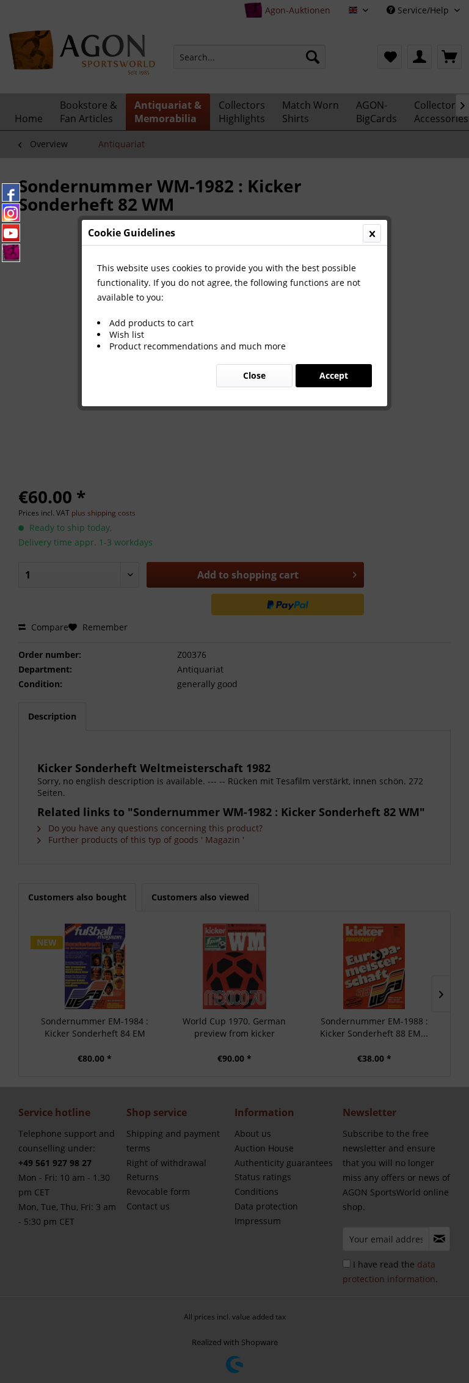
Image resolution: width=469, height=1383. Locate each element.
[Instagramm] (11, 212)
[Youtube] (11, 233)
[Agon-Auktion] (11, 253)
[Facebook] (11, 192)
